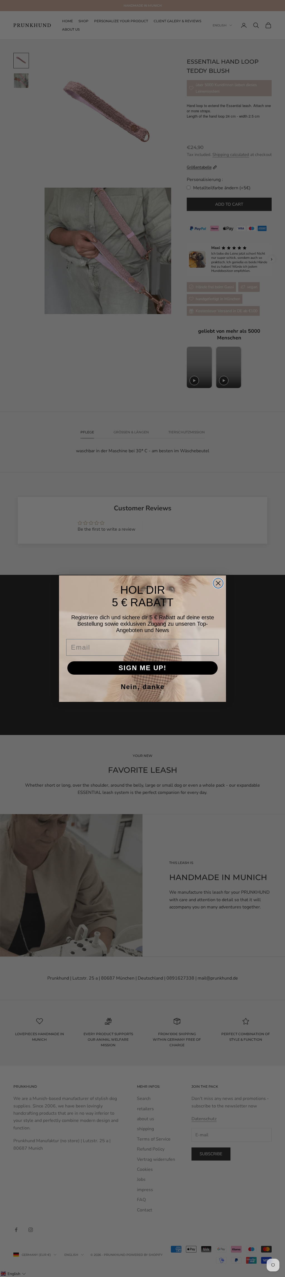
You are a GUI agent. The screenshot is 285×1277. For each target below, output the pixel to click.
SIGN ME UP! (142, 668)
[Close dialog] (218, 583)
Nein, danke (142, 686)
